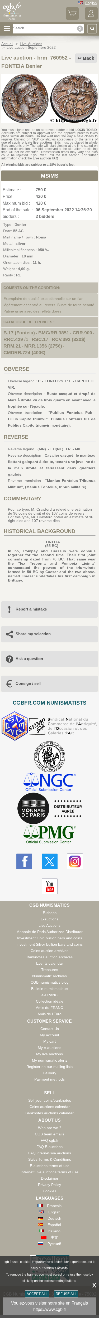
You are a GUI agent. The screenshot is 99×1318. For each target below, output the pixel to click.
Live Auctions (49, 925)
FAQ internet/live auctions (49, 1153)
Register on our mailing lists (49, 1067)
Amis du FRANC (49, 1007)
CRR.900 (82, 332)
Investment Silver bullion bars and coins (49, 944)
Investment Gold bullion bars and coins (49, 938)
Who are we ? (49, 1128)
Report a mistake (31, 609)
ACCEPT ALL (37, 1294)
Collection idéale (49, 1001)
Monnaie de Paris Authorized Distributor (49, 932)
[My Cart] (72, 19)
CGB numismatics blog (50, 982)
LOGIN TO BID (86, 130)
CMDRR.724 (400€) (24, 352)
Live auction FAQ (45, 158)
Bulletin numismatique (49, 989)
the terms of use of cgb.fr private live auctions (49, 141)
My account (49, 1035)
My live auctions (49, 1054)
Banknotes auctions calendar (49, 1113)
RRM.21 (12, 346)
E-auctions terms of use (49, 1166)
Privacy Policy (49, 1185)
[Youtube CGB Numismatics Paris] (50, 886)
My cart (49, 1041)
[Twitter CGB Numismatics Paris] (50, 861)
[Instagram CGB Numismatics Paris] (75, 861)
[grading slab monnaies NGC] (49, 782)
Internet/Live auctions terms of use (49, 1172)
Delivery (49, 1073)
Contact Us (49, 1029)
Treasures (49, 970)
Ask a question (29, 658)
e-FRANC (49, 995)
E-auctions (49, 919)
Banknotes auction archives (50, 957)
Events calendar (49, 963)
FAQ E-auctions (49, 1147)
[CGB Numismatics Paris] (11, 20)
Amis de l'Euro (49, 1014)
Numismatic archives (49, 976)
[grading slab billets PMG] (49, 835)
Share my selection (33, 634)
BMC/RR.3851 (53, 332)
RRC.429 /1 (15, 339)
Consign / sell (28, 683)
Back (88, 58)
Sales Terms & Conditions (49, 1159)
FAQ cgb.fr (50, 1140)
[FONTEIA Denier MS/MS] (49, 122)
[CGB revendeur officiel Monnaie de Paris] (49, 809)
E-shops (49, 913)
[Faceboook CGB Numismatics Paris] (24, 861)
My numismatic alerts (49, 1060)
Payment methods (49, 1079)
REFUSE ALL (66, 1294)
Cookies (49, 1191)
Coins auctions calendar (50, 1107)
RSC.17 (40, 339)
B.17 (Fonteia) (19, 332)
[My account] (91, 19)
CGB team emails (49, 1134)
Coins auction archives (49, 951)
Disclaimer (49, 1178)
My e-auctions (49, 1048)
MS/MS (49, 175)
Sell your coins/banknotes (49, 1100)
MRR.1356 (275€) (43, 346)
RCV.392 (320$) (69, 339)
